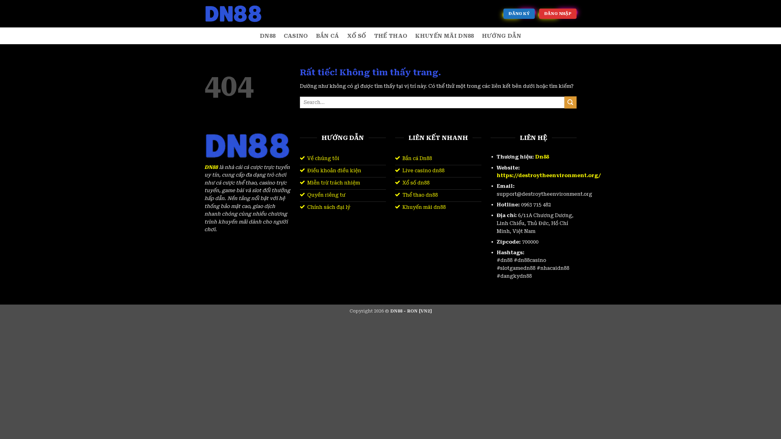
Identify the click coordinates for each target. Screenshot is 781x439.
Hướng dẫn (501, 36)
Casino (296, 36)
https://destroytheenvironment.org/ (549, 175)
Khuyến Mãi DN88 (444, 36)
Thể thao (391, 36)
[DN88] (234, 13)
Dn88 (542, 157)
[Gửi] (570, 102)
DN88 (267, 36)
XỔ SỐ (356, 36)
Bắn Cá (327, 36)
